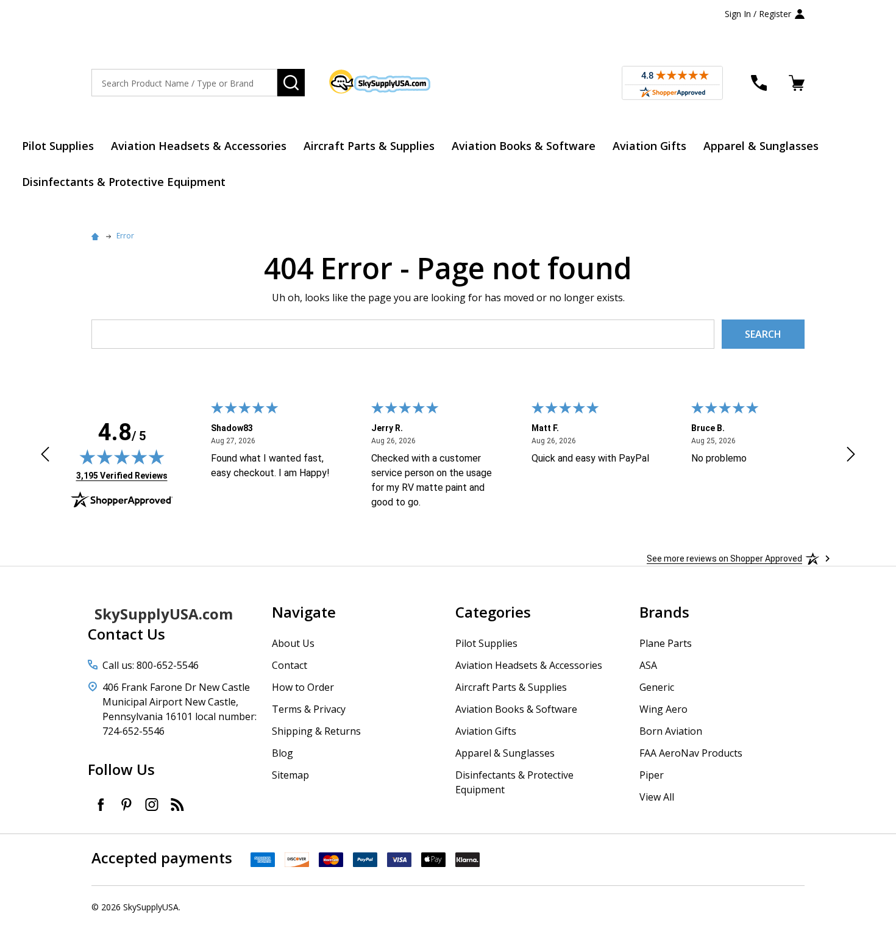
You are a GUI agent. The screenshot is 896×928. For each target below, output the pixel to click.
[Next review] (850, 456)
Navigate (304, 612)
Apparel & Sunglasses (761, 145)
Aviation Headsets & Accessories (198, 145)
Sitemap (290, 775)
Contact (289, 665)
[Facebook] (100, 804)
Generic (656, 687)
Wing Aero (663, 709)
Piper (651, 775)
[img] (122, 457)
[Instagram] (152, 804)
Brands (664, 612)
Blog (282, 753)
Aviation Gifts (649, 145)
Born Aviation (670, 731)
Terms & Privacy (309, 709)
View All (656, 797)
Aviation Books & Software (524, 145)
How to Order (303, 687)
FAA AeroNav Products (690, 753)
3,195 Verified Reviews (122, 475)
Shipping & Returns (316, 731)
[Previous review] (45, 456)
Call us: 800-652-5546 (150, 665)
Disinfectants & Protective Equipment (124, 181)
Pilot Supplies (58, 145)
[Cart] (797, 83)
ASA (648, 665)
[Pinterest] (126, 804)
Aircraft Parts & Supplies (369, 145)
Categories (493, 612)
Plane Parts (665, 643)
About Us (293, 643)
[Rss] (177, 804)
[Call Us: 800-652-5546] (759, 83)
